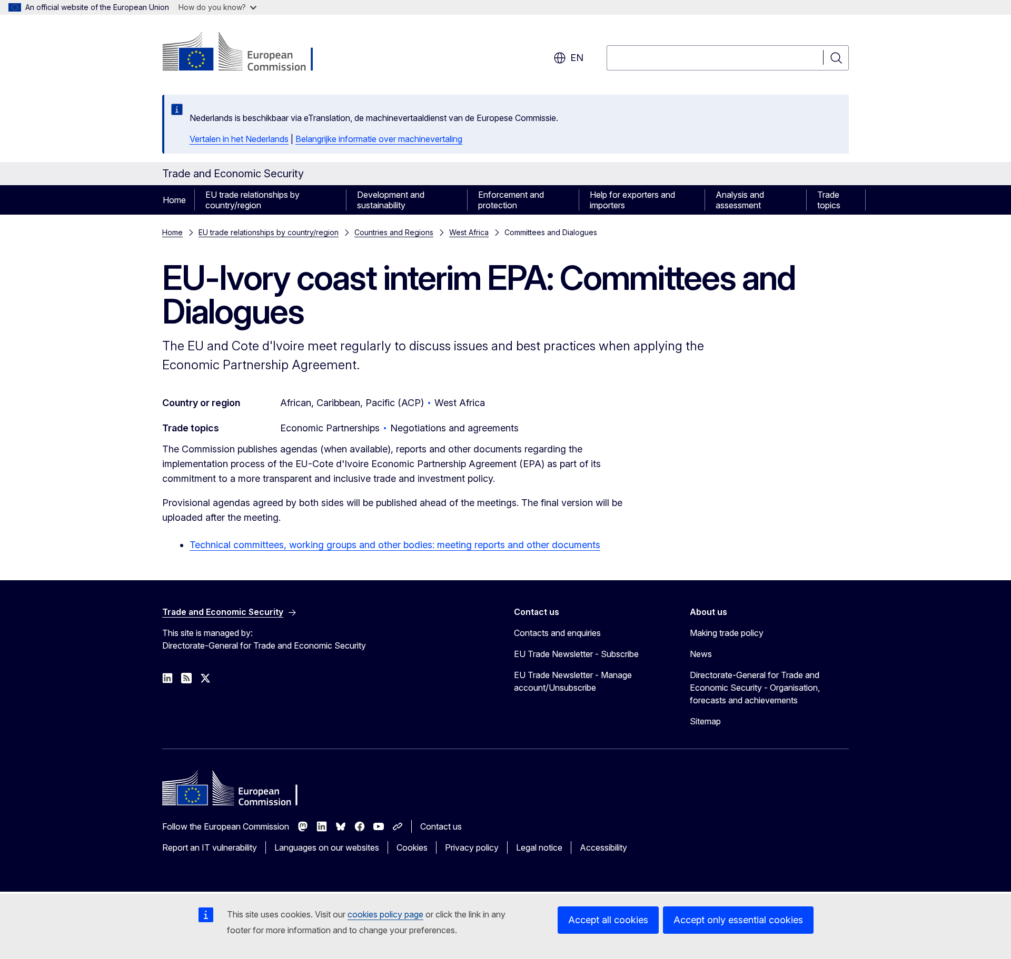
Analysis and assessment (740, 199)
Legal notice (539, 847)
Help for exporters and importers (632, 199)
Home (174, 200)
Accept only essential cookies (738, 919)
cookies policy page (385, 914)
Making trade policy (727, 633)
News (701, 654)
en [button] (576, 57)
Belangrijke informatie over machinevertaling (378, 139)
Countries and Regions (393, 232)
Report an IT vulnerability (209, 847)
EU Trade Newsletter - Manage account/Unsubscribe (573, 681)
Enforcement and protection (511, 199)
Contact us (441, 826)
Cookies (412, 847)
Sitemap (705, 721)
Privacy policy (472, 847)
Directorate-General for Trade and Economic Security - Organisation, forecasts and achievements (755, 687)
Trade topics (828, 199)
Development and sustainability (390, 199)
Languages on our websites (326, 847)
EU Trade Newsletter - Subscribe (576, 654)
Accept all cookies (608, 919)
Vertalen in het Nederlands (239, 139)
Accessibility (603, 847)
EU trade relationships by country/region (252, 199)
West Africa (469, 232)
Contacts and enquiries (557, 633)
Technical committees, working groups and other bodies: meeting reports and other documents (395, 544)
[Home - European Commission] (247, 53)
